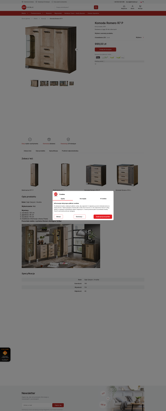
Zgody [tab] (63, 198)
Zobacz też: (28, 151)
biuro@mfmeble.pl (131, 2)
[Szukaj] (96, 7)
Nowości (49, 13)
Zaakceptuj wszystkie (103, 216)
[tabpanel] (34, 83)
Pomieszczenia (36, 13)
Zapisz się (58, 405)
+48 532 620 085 (119, 2)
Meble (24, 13)
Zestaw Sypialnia (93, 13)
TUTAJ (58, 221)
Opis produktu (40, 151)
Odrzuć (58, 216)
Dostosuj (79, 216)
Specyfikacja (53, 151)
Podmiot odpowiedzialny (70, 151)
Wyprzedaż (58, 13)
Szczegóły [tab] (83, 198)
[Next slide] (77, 49)
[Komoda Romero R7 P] (51, 49)
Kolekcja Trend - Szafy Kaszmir (75, 13)
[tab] (28, 151)
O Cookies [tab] (103, 198)
